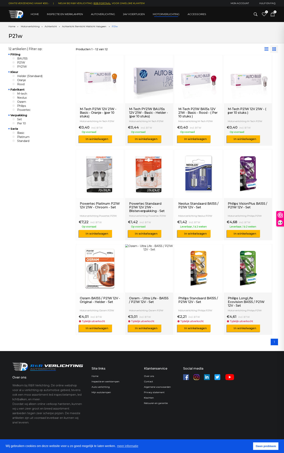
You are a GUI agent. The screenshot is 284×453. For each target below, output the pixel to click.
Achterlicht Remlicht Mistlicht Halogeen (84, 26)
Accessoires (197, 14)
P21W (21, 62)
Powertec (24, 110)
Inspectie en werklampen (65, 14)
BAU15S (22, 58)
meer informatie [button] (127, 446)
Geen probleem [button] (266, 446)
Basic (20, 133)
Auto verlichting (101, 386)
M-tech (22, 93)
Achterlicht (51, 26)
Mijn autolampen (101, 392)
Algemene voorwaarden (157, 386)
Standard (23, 141)
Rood (21, 84)
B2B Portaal (102, 3)
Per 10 (21, 123)
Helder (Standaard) (30, 76)
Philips (21, 106)
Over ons (149, 376)
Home (35, 14)
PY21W (22, 66)
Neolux (22, 97)
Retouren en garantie (156, 403)
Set (19, 119)
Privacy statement (154, 392)
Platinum (23, 137)
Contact (148, 381)
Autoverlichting (103, 14)
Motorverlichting (166, 14)
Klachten (149, 397)
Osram (21, 101)
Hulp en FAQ (267, 3)
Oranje (21, 80)
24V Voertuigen (134, 14)
